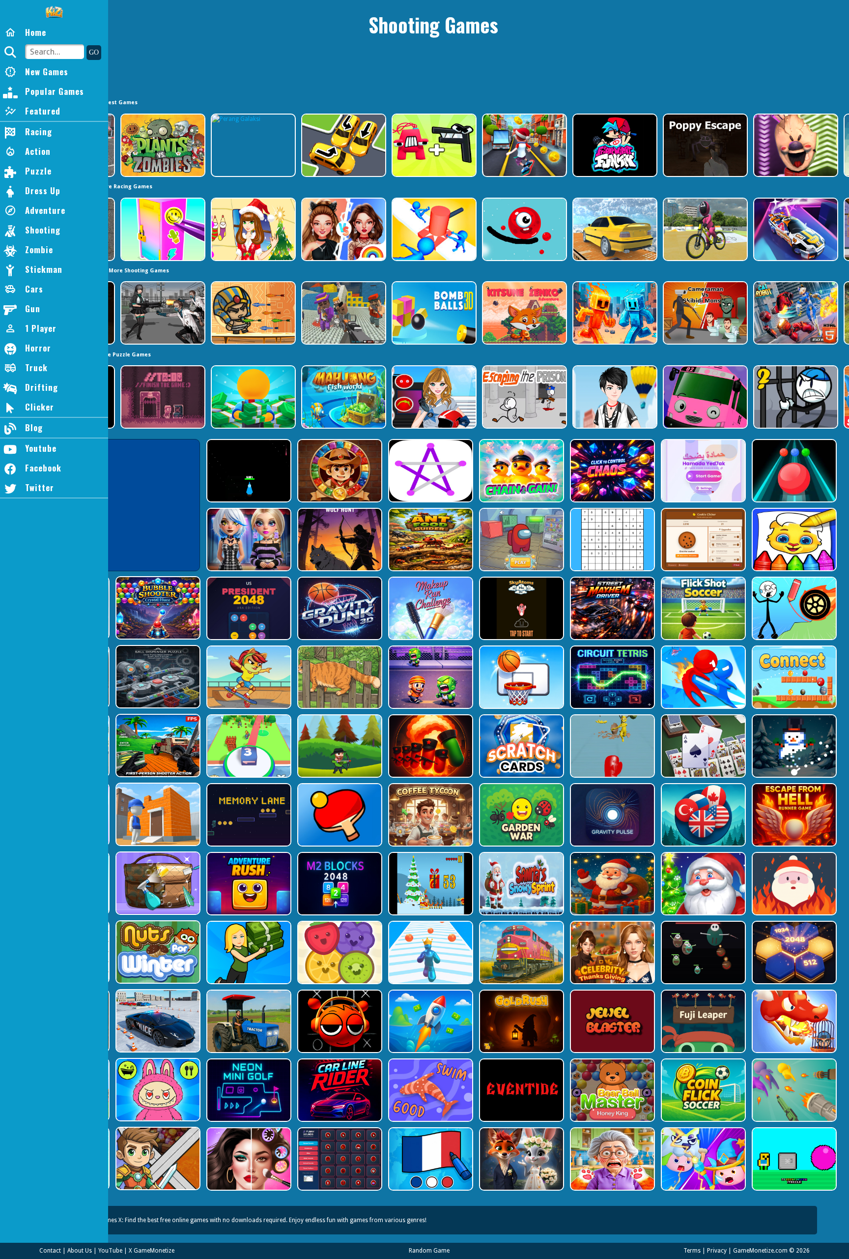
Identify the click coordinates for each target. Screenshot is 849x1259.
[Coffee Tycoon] (429, 815)
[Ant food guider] (429, 539)
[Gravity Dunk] (338, 608)
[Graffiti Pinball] (523, 229)
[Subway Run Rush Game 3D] (523, 145)
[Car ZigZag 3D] (794, 229)
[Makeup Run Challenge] (429, 608)
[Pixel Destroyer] (793, 746)
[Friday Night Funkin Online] (613, 145)
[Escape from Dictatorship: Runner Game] (429, 746)
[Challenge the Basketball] (520, 677)
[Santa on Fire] (793, 883)
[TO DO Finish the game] (161, 397)
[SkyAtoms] (520, 608)
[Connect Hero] (793, 677)
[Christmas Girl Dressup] (252, 229)
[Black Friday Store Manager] (247, 952)
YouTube (110, 1250)
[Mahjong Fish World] (342, 397)
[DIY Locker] (161, 229)
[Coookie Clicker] (702, 539)
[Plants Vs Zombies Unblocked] (161, 145)
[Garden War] (520, 815)
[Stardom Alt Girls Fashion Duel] (247, 539)
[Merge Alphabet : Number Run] (433, 145)
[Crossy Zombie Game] (429, 677)
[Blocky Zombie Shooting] (156, 745)
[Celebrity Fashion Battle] (342, 229)
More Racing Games (125, 186)
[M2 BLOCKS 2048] (338, 883)
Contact (50, 1250)
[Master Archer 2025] (338, 746)
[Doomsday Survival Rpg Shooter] (161, 313)
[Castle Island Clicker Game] (247, 746)
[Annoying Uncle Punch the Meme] (611, 746)
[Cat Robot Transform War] (794, 313)
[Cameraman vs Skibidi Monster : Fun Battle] (704, 313)
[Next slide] (841, 145)
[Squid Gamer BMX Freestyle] (704, 229)
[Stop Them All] (433, 229)
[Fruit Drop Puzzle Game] (338, 952)
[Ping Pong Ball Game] (338, 815)
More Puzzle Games (124, 354)
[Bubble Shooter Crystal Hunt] (156, 608)
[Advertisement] (433, 71)
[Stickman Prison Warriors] (794, 397)
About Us (79, 1250)
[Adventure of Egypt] (252, 313)
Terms (692, 1250)
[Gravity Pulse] (611, 815)
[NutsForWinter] (156, 952)
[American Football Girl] (433, 397)
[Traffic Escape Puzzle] (342, 145)
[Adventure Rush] (247, 883)
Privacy (717, 1250)
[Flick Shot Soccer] (702, 608)
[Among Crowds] (520, 539)
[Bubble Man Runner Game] (429, 952)
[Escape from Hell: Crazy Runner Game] (793, 815)
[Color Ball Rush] (793, 470)
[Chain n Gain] (520, 470)
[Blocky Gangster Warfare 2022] (342, 313)
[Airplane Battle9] (247, 470)
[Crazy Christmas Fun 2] (429, 883)
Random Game (429, 1250)
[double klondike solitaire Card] (702, 746)
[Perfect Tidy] (156, 883)
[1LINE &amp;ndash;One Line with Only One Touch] (429, 470)
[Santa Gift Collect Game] (702, 883)
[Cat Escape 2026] (338, 677)
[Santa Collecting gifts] (611, 883)
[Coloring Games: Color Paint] (793, 539)
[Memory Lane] (247, 815)
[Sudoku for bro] (611, 539)
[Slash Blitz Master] (702, 677)
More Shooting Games (139, 270)
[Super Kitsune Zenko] (523, 313)
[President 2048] (247, 608)
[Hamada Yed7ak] (702, 470)
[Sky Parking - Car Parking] (613, 229)
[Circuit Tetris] (611, 677)
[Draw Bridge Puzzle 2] (793, 608)
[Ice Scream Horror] (794, 145)
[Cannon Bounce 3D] (433, 313)
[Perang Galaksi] (252, 145)
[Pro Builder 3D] (156, 814)
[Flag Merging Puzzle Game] (702, 815)
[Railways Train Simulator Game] (520, 952)
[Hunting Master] (338, 539)
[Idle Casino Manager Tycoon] (252, 397)
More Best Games (113, 102)
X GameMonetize (151, 1250)
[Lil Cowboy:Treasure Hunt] (338, 470)
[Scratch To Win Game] (520, 746)
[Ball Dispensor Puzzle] (156, 676)
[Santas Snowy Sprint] (520, 883)
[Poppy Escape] (704, 145)
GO (94, 52)
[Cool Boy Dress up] (613, 397)
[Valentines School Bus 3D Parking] (704, 397)
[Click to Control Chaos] (611, 470)
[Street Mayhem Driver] (611, 608)
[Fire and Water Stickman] (613, 313)
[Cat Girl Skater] (247, 677)
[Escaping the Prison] (523, 397)
